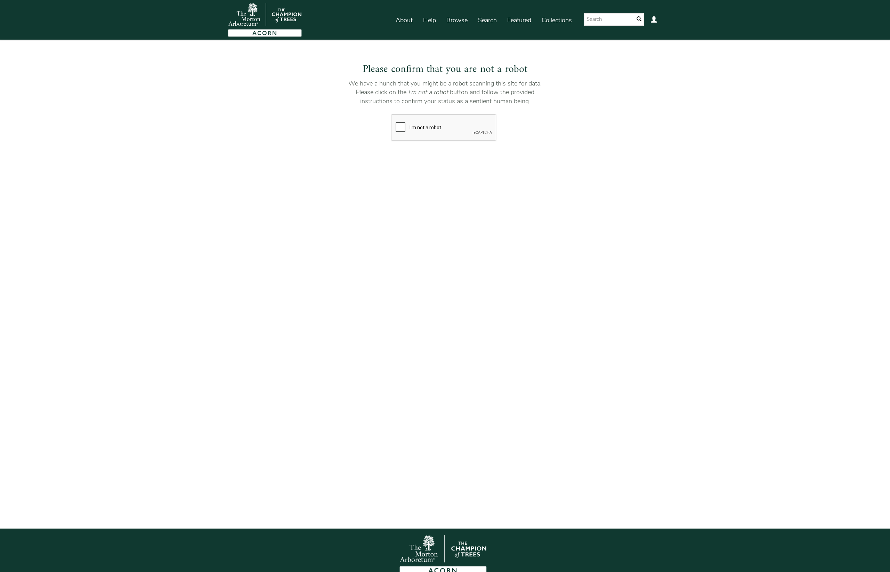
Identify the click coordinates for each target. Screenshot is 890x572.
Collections (557, 20)
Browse (457, 20)
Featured (519, 20)
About (404, 20)
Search (487, 20)
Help (429, 20)
